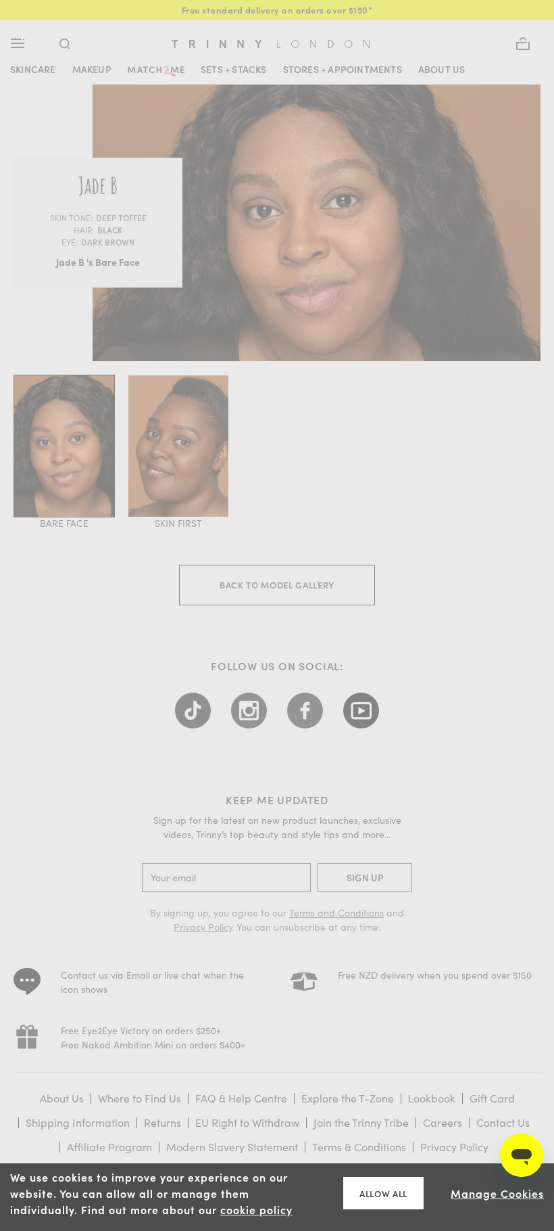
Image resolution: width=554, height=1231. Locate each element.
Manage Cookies (497, 1193)
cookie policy (256, 1209)
